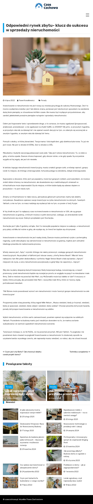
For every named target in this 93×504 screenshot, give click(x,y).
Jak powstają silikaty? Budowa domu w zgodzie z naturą (75, 454)
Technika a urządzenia (79, 352)
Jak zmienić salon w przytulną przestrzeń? (64, 392)
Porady (44, 100)
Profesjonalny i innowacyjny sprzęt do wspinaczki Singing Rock (76, 440)
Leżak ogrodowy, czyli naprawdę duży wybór (19, 392)
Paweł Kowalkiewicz (27, 100)
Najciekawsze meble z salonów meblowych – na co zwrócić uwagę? (75, 413)
